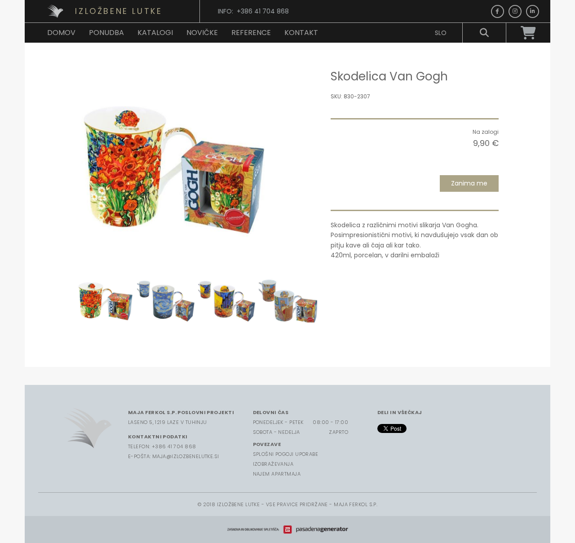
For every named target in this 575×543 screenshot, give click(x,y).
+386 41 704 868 (174, 446)
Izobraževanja (273, 464)
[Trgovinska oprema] (57, 11)
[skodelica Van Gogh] (174, 167)
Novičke (202, 32)
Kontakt (301, 32)
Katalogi (155, 32)
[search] (484, 32)
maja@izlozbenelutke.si (185, 456)
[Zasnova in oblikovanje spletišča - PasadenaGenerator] (287, 529)
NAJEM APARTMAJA (277, 473)
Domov (61, 32)
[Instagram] (515, 11)
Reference (251, 32)
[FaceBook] (497, 11)
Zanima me (469, 183)
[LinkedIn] (532, 11)
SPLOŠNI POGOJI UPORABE (285, 454)
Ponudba (106, 32)
